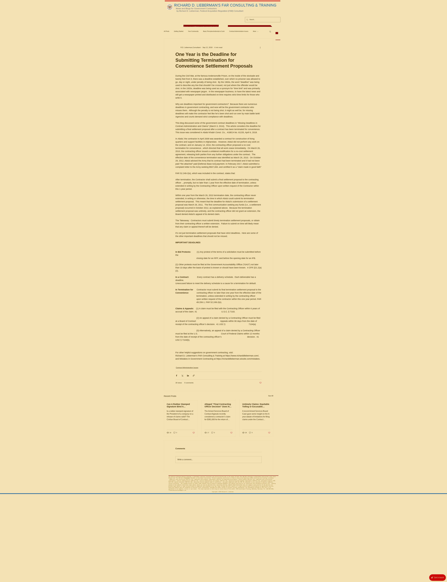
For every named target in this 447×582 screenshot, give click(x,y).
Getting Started (178, 31)
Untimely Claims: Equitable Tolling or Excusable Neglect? (255, 405)
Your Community (193, 31)
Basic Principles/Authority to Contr (214, 31)
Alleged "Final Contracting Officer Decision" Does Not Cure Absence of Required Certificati (218, 405)
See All (270, 396)
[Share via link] (194, 375)
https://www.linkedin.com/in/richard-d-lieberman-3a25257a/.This (213, 483)
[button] (270, 31)
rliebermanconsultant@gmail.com (177, 490)
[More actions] (260, 47)
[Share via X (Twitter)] (182, 375)
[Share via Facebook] (176, 375)
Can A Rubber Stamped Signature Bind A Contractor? (178, 405)
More (254, 31)
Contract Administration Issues (238, 31)
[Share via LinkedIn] (188, 375)
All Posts (166, 31)
